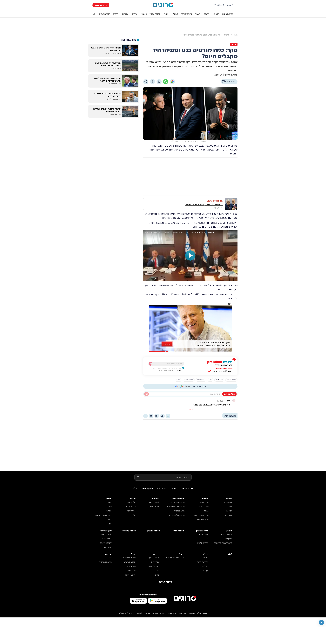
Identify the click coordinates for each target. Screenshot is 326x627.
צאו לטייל (204, 566)
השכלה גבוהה (107, 538)
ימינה (220, 226)
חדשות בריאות (106, 534)
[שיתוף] (145, 81)
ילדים (157, 575)
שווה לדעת (155, 562)
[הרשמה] (150, 364)
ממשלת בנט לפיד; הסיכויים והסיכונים (204, 204)
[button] (229, 304)
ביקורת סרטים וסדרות (103, 515)
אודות (147, 613)
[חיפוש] (93, 14)
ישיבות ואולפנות (106, 543)
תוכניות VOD (162, 488)
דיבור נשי (229, 511)
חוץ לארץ (204, 570)
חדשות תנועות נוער (177, 502)
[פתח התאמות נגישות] (321, 622)
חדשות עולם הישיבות (176, 515)
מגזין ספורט (227, 538)
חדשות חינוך (107, 547)
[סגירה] (146, 361)
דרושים (175, 488)
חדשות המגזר (227, 14)
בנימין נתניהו (177, 214)
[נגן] (190, 255)
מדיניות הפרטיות (158, 613)
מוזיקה (109, 511)
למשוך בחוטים (153, 502)
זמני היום (182, 613)
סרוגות (207, 14)
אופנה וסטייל (227, 515)
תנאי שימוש (172, 613)
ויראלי (175, 14)
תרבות (197, 14)
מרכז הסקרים (188, 488)
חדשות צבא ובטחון (201, 515)
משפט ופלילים (203, 506)
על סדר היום (130, 506)
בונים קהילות (203, 534)
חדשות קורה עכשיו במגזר (175, 506)
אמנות (109, 519)
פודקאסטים (147, 488)
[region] (190, 255)
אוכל (166, 14)
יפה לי (157, 570)
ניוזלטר (135, 488)
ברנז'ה (206, 511)
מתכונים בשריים (129, 557)
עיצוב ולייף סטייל (153, 566)
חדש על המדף (154, 557)
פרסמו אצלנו (202, 613)
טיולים (134, 14)
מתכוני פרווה (130, 566)
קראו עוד (167, 345)
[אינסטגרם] (156, 416)
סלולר (109, 557)
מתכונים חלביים (129, 562)
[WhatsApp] (165, 81)
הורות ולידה (227, 502)
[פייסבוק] (145, 416)
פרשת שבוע (131, 511)
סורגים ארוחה (130, 575)
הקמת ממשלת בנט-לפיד (206, 145)
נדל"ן (206, 538)
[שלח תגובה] (146, 394)
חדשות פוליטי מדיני (201, 519)
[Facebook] (152, 81)
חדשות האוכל (130, 570)
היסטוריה (204, 557)
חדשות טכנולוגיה (105, 562)
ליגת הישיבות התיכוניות (223, 543)
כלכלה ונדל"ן (155, 14)
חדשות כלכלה (202, 543)
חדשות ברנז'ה (179, 511)
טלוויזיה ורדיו (186, 14)
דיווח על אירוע (101, 5)
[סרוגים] (185, 598)
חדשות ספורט (226, 534)
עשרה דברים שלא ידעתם (175, 557)
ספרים (109, 506)
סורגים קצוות (154, 506)
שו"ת (133, 515)
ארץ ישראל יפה (202, 562)
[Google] (172, 81)
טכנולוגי (125, 14)
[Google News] (168, 416)
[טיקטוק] (162, 416)
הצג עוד (191, 409)
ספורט (144, 14)
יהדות (115, 14)
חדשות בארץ (203, 502)
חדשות (216, 14)
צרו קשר (191, 613)
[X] (159, 81)
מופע (110, 524)
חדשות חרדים (104, 14)
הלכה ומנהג (131, 502)
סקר (189, 145)
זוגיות (230, 506)
